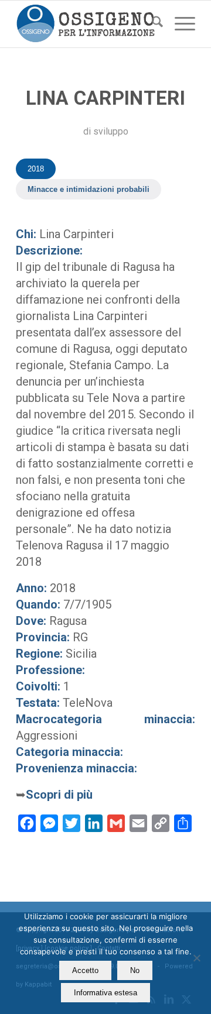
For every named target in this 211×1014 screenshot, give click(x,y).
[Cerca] (151, 24)
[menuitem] (151, 24)
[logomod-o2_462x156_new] (87, 24)
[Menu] (179, 24)
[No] (196, 958)
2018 (36, 168)
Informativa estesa (105, 992)
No (134, 970)
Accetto (85, 970)
